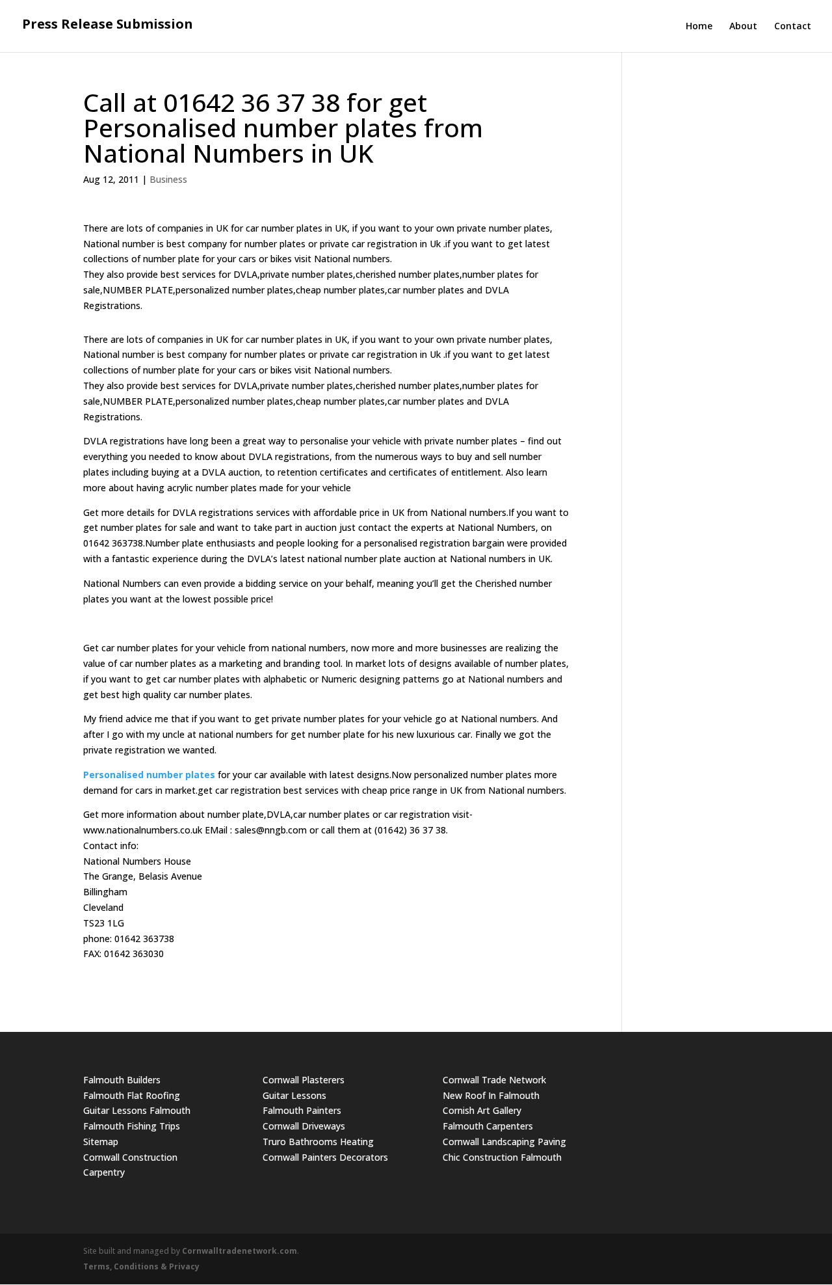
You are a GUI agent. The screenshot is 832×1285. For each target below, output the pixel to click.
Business (168, 179)
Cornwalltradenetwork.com (239, 1250)
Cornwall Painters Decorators (325, 1157)
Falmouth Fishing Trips (131, 1126)
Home (699, 26)
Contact (792, 26)
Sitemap (100, 1141)
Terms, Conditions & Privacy (141, 1266)
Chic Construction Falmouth (502, 1157)
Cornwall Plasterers (303, 1080)
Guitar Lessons (294, 1095)
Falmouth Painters (302, 1110)
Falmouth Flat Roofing (131, 1095)
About (743, 26)
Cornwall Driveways (304, 1126)
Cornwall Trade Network (494, 1080)
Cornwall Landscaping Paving (504, 1141)
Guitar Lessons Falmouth (136, 1110)
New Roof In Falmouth (491, 1095)
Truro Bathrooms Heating (318, 1141)
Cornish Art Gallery (482, 1110)
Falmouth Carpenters (488, 1126)
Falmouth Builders (122, 1080)
